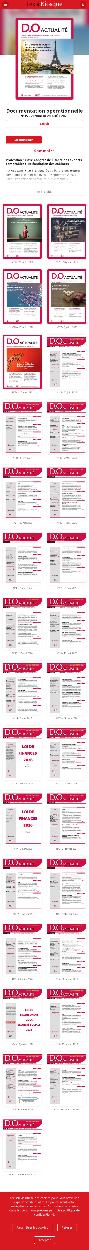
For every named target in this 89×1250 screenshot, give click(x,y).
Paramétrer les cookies (32, 1227)
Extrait (44, 124)
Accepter (44, 1240)
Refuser (67, 1227)
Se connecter (23, 140)
